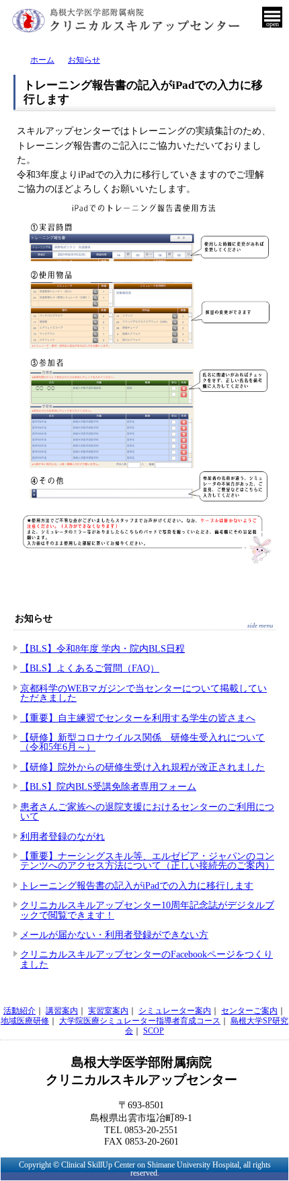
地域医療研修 (25, 1021)
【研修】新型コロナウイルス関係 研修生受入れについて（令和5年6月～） (142, 742)
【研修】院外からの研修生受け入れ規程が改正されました (142, 767)
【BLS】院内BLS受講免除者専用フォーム (108, 786)
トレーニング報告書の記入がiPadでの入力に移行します (136, 885)
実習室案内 (108, 1011)
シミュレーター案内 (174, 1011)
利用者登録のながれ (62, 836)
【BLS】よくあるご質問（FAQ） (89, 668)
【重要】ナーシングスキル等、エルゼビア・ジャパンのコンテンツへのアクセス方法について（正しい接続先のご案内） (147, 860)
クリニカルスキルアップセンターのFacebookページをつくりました (146, 959)
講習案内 (62, 1011)
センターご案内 (249, 1011)
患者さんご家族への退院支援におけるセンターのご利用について (147, 811)
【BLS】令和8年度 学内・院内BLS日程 (102, 648)
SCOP (153, 1031)
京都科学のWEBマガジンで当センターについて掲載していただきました (143, 693)
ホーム (42, 60)
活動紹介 (19, 1011)
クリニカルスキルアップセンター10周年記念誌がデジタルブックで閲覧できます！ (147, 910)
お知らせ (84, 60)
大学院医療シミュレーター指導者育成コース (139, 1021)
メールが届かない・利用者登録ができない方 (114, 934)
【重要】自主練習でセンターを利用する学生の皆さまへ (137, 717)
